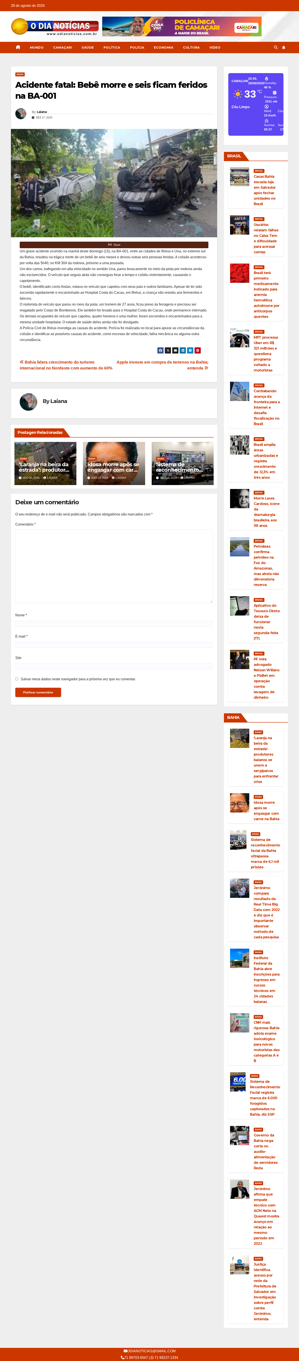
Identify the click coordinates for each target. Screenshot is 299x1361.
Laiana (42, 112)
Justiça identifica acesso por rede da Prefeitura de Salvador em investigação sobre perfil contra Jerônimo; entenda (265, 1291)
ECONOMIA (163, 47)
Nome (21, 615)
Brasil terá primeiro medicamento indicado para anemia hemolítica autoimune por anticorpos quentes (267, 295)
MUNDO (37, 47)
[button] (276, 47)
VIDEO (215, 47)
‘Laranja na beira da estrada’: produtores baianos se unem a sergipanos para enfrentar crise (266, 760)
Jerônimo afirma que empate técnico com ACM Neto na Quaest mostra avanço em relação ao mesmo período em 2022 (266, 1216)
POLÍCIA (137, 47)
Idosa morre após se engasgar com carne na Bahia (113, 469)
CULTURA (191, 47)
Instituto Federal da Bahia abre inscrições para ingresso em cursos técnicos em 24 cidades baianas (267, 980)
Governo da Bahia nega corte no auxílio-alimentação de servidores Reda (266, 1151)
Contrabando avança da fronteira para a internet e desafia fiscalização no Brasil (267, 407)
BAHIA (20, 74)
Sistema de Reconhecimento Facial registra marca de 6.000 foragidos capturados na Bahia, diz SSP (265, 1098)
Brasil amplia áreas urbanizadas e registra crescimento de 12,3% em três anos (266, 461)
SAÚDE (88, 47)
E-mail (21, 636)
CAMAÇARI (62, 47)
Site (18, 658)
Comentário (25, 524)
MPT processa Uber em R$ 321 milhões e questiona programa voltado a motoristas (266, 353)
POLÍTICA (112, 47)
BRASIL (259, 171)
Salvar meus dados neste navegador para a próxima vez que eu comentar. (78, 679)
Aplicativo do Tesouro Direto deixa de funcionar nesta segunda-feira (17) (267, 621)
